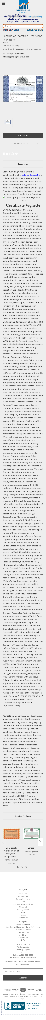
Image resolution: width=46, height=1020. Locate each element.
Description (23, 164)
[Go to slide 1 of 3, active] (18, 867)
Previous (3, 842)
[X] (13, 154)
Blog (23, 912)
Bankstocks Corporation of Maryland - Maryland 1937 (11, 852)
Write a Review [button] (35, 49)
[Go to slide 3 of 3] (26, 867)
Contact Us (23, 896)
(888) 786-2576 (35, 29)
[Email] (7, 154)
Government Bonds (23, 930)
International (23, 932)
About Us (23, 893)
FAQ (23, 902)
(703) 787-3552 (11, 29)
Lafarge (32, 848)
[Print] (10, 154)
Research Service (23, 924)
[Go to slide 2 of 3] (22, 867)
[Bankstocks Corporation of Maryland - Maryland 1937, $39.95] (11, 834)
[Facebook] (4, 154)
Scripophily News (23, 899)
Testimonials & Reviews (23, 904)
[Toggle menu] (3, 3)
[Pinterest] (16, 154)
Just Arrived (23, 938)
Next (40, 842)
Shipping (23, 907)
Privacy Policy (23, 910)
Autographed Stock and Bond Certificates (23, 927)
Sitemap (23, 915)
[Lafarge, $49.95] (31, 834)
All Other (23, 935)
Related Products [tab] (23, 816)
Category (23, 922)
